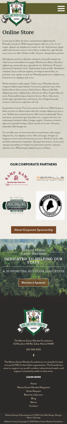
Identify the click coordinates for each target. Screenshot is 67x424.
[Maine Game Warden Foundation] (33, 321)
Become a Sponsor (33, 282)
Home (34, 383)
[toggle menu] (61, 8)
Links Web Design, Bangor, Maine (44, 416)
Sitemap (37, 417)
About (33, 402)
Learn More (33, 377)
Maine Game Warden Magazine (33, 387)
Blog (33, 398)
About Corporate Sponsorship (33, 230)
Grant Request (33, 391)
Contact (33, 405)
